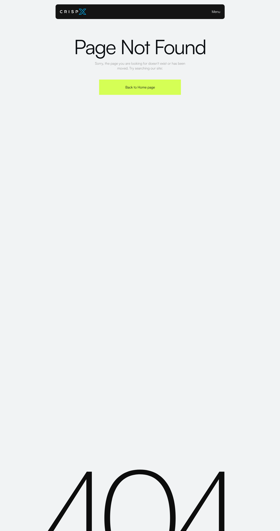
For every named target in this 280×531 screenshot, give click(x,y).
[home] (73, 12)
